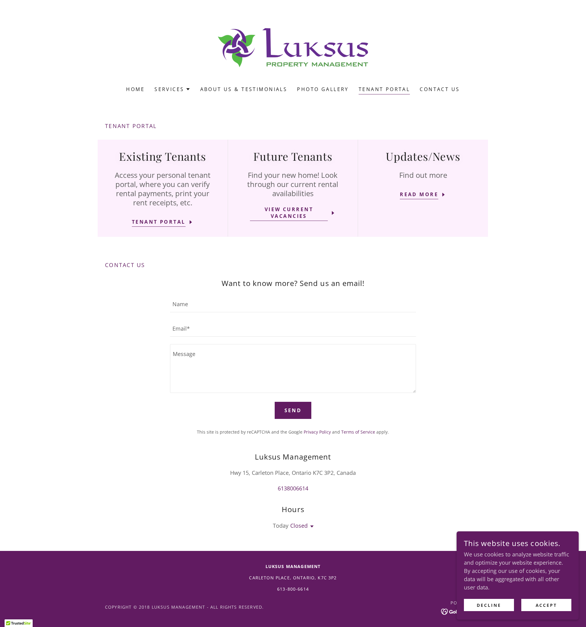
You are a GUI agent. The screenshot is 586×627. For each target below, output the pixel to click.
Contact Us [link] (440, 89)
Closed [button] (299, 525)
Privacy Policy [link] (317, 432)
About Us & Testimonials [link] (244, 89)
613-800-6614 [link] (293, 589)
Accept (546, 605)
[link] (293, 47)
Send (293, 410)
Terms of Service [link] (358, 432)
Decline (489, 605)
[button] (172, 89)
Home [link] (135, 89)
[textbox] (293, 303)
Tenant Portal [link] (384, 89)
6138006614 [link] (293, 488)
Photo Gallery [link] (323, 89)
